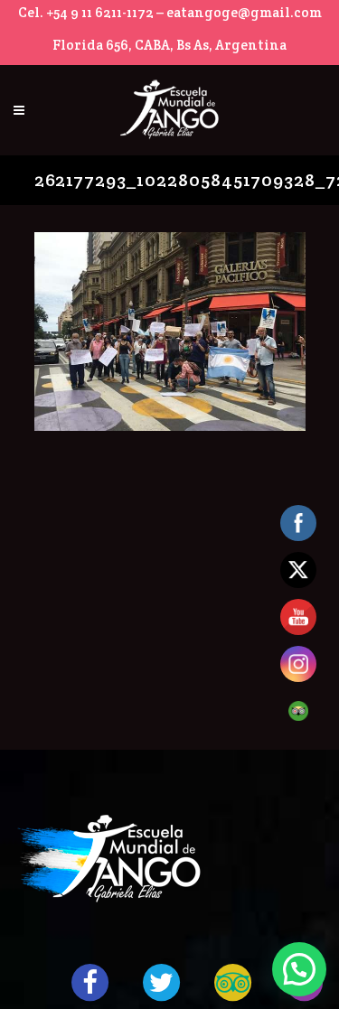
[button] (299, 969)
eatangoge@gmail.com (244, 12)
